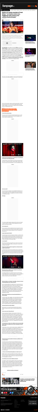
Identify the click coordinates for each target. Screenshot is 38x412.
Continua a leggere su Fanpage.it (12, 370)
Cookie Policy (16, 403)
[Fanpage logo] (7, 6)
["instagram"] (4, 393)
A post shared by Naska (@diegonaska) (12, 74)
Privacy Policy (16, 402)
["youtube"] (6, 393)
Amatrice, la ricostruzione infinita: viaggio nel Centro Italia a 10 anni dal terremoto (27, 380)
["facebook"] (10, 393)
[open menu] (2, 10)
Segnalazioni (15, 401)
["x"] (8, 393)
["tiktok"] (2, 393)
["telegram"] (12, 393)
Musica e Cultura (4, 372)
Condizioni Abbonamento (17, 404)
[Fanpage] (3, 397)
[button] (22, 20)
